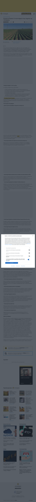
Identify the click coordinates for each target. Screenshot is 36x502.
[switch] (29, 250)
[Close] (33, 236)
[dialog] (18, 251)
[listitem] (18, 248)
